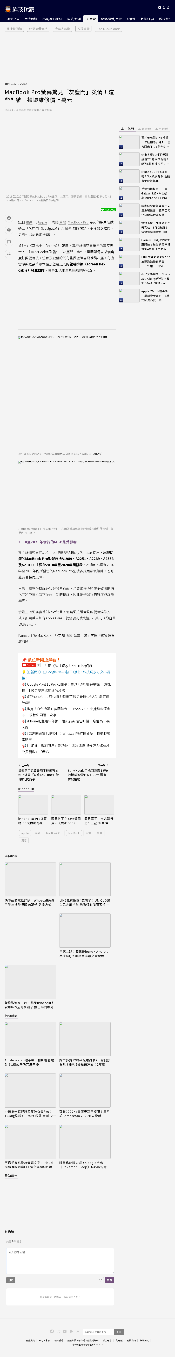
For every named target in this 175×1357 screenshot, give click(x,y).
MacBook (74, 833)
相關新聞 (11, 1015)
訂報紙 (119, 1340)
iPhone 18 (26, 788)
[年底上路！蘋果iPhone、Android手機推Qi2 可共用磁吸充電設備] (85, 930)
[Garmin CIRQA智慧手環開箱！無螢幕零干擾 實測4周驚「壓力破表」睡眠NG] (129, 244)
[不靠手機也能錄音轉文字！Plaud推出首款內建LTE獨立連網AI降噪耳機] (30, 1142)
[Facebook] (51, 1331)
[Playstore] (71, 1331)
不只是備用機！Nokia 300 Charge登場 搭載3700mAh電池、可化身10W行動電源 (155, 278)
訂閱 (119, 1331)
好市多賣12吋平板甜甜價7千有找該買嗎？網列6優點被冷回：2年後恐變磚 (84, 1062)
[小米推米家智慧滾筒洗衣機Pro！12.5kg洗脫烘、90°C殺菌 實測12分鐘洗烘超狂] (30, 1090)
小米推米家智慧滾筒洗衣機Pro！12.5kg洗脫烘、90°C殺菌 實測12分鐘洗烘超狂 (29, 1113)
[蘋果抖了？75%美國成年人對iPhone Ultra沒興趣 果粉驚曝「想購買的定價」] (66, 805)
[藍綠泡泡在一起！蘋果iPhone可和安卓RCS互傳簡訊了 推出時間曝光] (30, 982)
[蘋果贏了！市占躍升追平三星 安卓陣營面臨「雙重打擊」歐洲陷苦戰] (99, 805)
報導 (65, 245)
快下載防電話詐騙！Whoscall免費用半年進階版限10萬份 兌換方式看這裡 (30, 902)
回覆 (109, 1280)
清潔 (23, 840)
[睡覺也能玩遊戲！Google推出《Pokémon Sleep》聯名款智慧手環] (85, 1142)
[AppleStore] (77, 1331)
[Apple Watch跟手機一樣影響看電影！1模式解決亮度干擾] (30, 1039)
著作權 (81, 1340)
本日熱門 (127, 128)
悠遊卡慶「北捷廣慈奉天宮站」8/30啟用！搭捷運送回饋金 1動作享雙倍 (155, 227)
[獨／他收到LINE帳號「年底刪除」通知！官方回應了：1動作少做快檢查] (129, 142)
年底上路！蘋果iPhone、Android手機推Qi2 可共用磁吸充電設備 (84, 953)
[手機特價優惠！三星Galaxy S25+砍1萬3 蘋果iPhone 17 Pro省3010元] (129, 193)
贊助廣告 (11, 1175)
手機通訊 (31, 19)
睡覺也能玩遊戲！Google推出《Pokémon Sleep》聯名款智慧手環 (84, 1164)
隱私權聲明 (92, 1340)
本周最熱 (144, 128)
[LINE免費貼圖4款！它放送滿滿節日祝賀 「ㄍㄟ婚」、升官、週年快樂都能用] (129, 261)
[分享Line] (9, 230)
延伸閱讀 (11, 856)
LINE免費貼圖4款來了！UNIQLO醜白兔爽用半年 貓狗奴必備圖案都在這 (84, 902)
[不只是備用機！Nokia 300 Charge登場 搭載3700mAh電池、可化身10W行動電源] (129, 278)
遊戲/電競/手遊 (111, 19)
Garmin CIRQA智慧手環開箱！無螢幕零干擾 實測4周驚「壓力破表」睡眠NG (155, 244)
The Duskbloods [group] (108, 28)
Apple (25, 833)
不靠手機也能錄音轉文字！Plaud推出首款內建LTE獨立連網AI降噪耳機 (30, 1164)
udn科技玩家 (11, 83)
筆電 (88, 833)
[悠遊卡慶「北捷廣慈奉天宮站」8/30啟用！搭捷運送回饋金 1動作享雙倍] (129, 227)
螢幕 (99, 833)
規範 (10, 1280)
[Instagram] (58, 1331)
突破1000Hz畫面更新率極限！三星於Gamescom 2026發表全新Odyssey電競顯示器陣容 (84, 1113)
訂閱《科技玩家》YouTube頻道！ (70, 665)
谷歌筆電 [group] (83, 28)
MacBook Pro (54, 833)
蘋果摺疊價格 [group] (38, 28)
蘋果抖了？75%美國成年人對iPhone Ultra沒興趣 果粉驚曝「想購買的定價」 (66, 820)
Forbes (96, 454)
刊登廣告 (30, 1340)
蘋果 (37, 833)
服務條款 (71, 1340)
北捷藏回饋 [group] (14, 28)
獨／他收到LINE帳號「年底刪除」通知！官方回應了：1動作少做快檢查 (155, 142)
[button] (164, 8)
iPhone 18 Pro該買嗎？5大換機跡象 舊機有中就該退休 (32, 820)
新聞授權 (58, 1340)
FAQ (41, 1340)
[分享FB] (9, 218)
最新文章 (13, 19)
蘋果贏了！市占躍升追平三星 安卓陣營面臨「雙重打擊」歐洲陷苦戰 (99, 820)
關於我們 (131, 1340)
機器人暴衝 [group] (62, 28)
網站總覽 (144, 1340)
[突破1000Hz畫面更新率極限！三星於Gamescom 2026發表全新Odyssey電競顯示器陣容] (85, 1090)
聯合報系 (107, 1340)
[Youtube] (159, 8)
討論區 (9, 1231)
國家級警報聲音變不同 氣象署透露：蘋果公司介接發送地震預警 (155, 210)
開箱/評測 (74, 19)
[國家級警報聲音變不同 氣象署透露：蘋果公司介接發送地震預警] (129, 210)
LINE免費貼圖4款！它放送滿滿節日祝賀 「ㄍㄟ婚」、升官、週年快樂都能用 (155, 261)
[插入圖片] (101, 1280)
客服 (47, 1340)
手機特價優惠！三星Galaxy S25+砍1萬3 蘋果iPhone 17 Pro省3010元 (155, 193)
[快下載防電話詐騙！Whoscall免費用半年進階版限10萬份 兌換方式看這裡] (30, 879)
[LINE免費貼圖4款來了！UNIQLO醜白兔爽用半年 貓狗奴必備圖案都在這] (85, 879)
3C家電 (91, 19)
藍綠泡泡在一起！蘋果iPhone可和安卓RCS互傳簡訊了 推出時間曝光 (30, 1005)
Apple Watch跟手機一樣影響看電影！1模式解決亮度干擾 (29, 1062)
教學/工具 (147, 19)
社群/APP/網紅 (52, 19)
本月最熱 (161, 128)
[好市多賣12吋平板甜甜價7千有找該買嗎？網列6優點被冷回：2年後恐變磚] (85, 1039)
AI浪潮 (131, 19)
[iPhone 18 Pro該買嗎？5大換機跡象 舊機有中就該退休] (33, 805)
